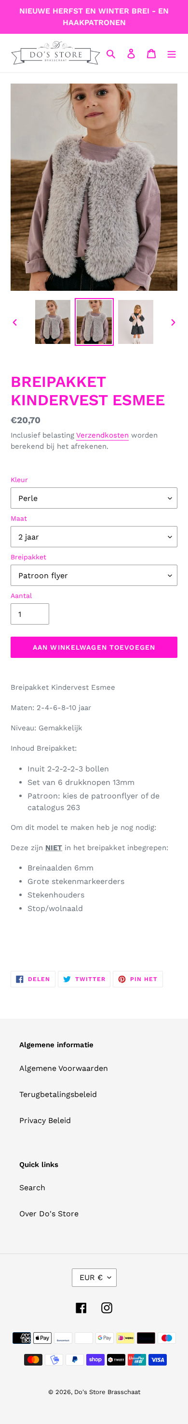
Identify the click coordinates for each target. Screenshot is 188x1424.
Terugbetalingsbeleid (58, 1094)
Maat (19, 518)
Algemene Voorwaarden (63, 1068)
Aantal (21, 595)
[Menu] (171, 53)
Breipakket (28, 557)
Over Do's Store (49, 1213)
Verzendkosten (102, 435)
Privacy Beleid (45, 1120)
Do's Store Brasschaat (107, 1392)
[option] (53, 322)
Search (32, 1187)
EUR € (91, 1277)
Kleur (19, 480)
